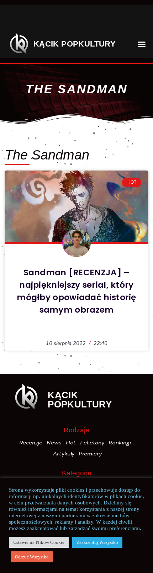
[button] (134, 19)
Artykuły (64, 453)
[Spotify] (105, 19)
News (54, 442)
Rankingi (120, 442)
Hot (71, 442)
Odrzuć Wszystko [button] (32, 557)
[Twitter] (58, 19)
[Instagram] (37, 19)
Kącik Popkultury (74, 43)
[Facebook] (15, 19)
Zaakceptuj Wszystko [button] (97, 542)
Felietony (92, 442)
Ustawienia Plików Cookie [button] (38, 542)
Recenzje (31, 442)
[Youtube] (80, 19)
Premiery (90, 453)
